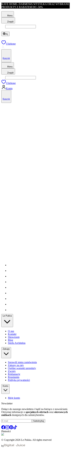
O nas (11, 331)
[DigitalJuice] (14, 445)
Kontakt (12, 334)
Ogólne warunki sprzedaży (22, 368)
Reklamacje (14, 374)
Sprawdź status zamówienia (22, 362)
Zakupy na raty (16, 365)
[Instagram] (7, 428)
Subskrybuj (38, 421)
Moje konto (14, 397)
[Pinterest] (11, 428)
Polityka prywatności (19, 380)
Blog (10, 340)
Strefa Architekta (16, 343)
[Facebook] (3, 428)
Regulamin (13, 377)
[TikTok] (15, 428)
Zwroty (12, 371)
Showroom (13, 337)
